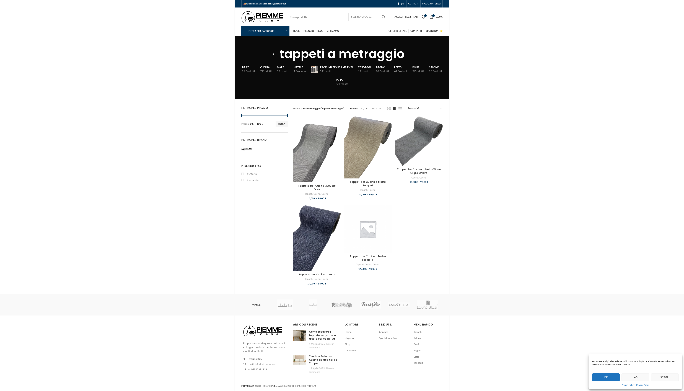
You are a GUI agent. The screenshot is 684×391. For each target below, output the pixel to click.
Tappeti (308, 193)
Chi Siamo (350, 350)
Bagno (417, 350)
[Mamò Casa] (399, 305)
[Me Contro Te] (342, 305)
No (635, 377)
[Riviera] (285, 305)
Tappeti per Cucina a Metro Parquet (368, 183)
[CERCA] (383, 17)
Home (296, 108)
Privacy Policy (627, 385)
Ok (606, 377)
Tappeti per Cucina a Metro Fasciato (368, 258)
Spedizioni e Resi (388, 338)
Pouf (416, 344)
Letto (416, 356)
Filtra (281, 123)
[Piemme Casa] (252, 149)
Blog (347, 344)
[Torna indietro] (275, 53)
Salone (417, 338)
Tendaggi (418, 362)
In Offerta (251, 173)
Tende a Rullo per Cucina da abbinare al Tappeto (323, 359)
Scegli (664, 377)
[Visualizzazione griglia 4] (400, 108)
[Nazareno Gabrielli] (313, 305)
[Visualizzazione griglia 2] (389, 108)
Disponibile (252, 179)
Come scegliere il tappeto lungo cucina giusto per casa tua (323, 335)
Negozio (349, 338)
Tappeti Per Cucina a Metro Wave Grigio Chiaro (419, 171)
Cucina (317, 193)
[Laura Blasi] (427, 304)
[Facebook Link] (398, 3)
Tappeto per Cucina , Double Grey (317, 187)
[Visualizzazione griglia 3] (394, 108)
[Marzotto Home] (370, 304)
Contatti (383, 331)
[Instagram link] (402, 3)
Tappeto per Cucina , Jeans (317, 274)
